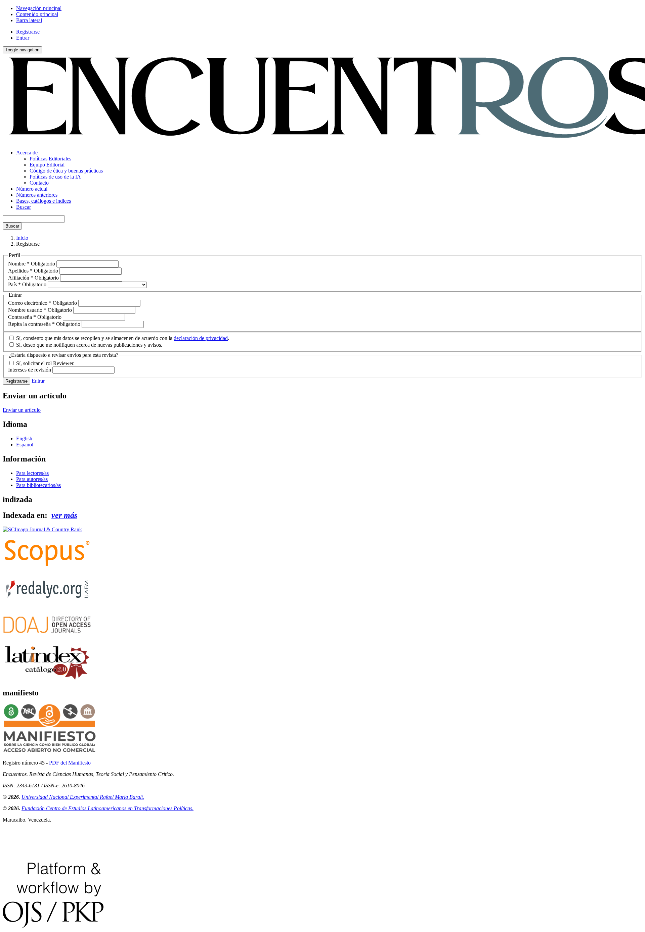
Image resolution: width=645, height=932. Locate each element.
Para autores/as (32, 479)
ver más (64, 515)
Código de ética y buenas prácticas (66, 171)
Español (24, 444)
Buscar (23, 207)
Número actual (31, 189)
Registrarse (28, 32)
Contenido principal (37, 14)
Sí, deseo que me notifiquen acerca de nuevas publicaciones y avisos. (88, 345)
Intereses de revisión (30, 370)
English (24, 438)
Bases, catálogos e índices (43, 201)
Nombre (31, 263)
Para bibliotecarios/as (38, 485)
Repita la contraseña (44, 324)
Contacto (39, 183)
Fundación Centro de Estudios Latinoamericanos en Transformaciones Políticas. (108, 808)
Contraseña (34, 317)
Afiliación (33, 278)
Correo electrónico (42, 303)
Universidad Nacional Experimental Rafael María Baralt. (83, 797)
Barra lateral (29, 20)
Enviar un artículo (22, 410)
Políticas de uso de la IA (55, 177)
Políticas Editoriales (50, 158)
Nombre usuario (40, 310)
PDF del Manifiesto (70, 763)
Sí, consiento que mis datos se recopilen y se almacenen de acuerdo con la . (122, 338)
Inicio (22, 238)
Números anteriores (36, 195)
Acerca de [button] (27, 152)
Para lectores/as (32, 473)
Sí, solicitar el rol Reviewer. (45, 363)
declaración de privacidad (201, 338)
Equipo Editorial (47, 164)
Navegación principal (38, 8)
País (27, 284)
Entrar (22, 38)
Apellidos (33, 271)
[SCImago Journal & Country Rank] (42, 529)
